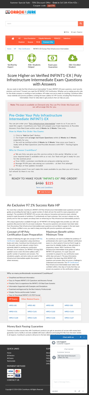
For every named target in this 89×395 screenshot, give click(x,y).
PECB (38, 42)
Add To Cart (45, 192)
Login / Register (77, 32)
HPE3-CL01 (32, 311)
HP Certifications (73, 262)
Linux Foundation (29, 38)
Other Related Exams (30, 299)
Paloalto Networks (45, 38)
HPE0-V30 (69, 305)
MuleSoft (21, 42)
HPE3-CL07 (69, 318)
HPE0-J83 (50, 305)
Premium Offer (48, 42)
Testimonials (11, 361)
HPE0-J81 (13, 305)
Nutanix (30, 42)
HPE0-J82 (31, 305)
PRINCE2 (57, 38)
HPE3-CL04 (13, 318)
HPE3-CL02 (50, 311)
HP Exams (13, 299)
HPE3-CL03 (69, 311)
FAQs (67, 32)
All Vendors (10, 355)
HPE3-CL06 (50, 318)
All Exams (10, 358)
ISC (19, 38)
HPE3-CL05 (32, 318)
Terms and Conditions (44, 187)
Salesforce (66, 38)
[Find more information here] (68, 364)
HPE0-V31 (13, 311)
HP (15, 49)
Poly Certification (24, 49)
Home (9, 49)
